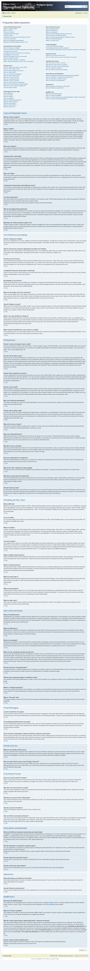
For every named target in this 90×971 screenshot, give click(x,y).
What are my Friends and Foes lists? (56, 55)
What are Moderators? (52, 30)
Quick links (7, 13)
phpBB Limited (53, 902)
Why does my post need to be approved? (15, 85)
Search (83, 6)
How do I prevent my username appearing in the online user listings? (22, 49)
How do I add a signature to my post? (13, 70)
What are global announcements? (12, 100)
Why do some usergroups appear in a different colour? (60, 37)
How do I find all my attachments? (55, 88)
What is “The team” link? (52, 40)
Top (6, 124)
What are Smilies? (8, 96)
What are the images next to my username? (15, 56)
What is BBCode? (8, 93)
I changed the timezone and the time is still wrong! (17, 53)
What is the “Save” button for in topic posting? (16, 84)
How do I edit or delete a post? (12, 68)
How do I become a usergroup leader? (56, 35)
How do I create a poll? (10, 72)
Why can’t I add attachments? (11, 79)
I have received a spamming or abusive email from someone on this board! (66, 49)
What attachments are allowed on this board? (58, 86)
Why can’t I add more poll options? (13, 74)
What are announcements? (11, 101)
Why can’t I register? (9, 32)
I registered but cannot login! (11, 33)
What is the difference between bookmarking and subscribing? (62, 75)
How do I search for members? (54, 68)
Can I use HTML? (8, 95)
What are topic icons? (9, 106)
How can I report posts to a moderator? (14, 82)
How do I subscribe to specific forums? (56, 78)
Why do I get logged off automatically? (14, 40)
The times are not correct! (10, 51)
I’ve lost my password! (10, 38)
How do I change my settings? (12, 48)
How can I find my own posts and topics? (57, 69)
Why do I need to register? (11, 28)
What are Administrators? (52, 28)
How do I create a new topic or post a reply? (15, 67)
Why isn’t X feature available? (53, 95)
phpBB (24, 286)
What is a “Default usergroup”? (54, 38)
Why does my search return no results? (56, 64)
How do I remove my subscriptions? (55, 80)
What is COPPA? (8, 30)
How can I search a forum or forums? (56, 62)
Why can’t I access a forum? (11, 77)
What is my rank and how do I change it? (14, 59)
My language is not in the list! (11, 54)
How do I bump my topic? (10, 87)
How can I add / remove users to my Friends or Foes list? (61, 57)
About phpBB (50, 904)
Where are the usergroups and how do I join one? (59, 33)
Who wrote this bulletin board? (54, 93)
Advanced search (86, 6)
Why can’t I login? (8, 35)
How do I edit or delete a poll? (11, 75)
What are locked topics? (10, 105)
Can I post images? (9, 98)
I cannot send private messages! (54, 46)
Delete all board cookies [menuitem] (66, 955)
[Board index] (19, 6)
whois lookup (46, 924)
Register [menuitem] (79, 13)
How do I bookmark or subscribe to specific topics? (59, 77)
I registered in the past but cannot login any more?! (17, 37)
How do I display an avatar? (11, 58)
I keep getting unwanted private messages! (57, 48)
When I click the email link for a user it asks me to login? (18, 61)
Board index (7, 955)
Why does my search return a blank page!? (57, 66)
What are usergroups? (52, 32)
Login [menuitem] (86, 13)
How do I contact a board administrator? (56, 98)
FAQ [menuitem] (14, 13)
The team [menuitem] (55, 955)
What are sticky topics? (10, 103)
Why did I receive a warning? (11, 80)
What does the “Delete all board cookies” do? (16, 42)
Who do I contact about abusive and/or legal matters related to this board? (65, 97)
